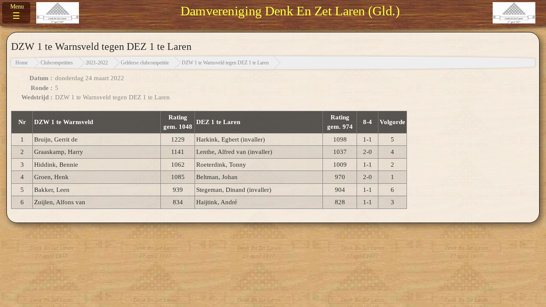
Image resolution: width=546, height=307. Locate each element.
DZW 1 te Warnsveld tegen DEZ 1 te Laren (225, 63)
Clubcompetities (57, 63)
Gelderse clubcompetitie (145, 63)
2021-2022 (97, 63)
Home (21, 63)
